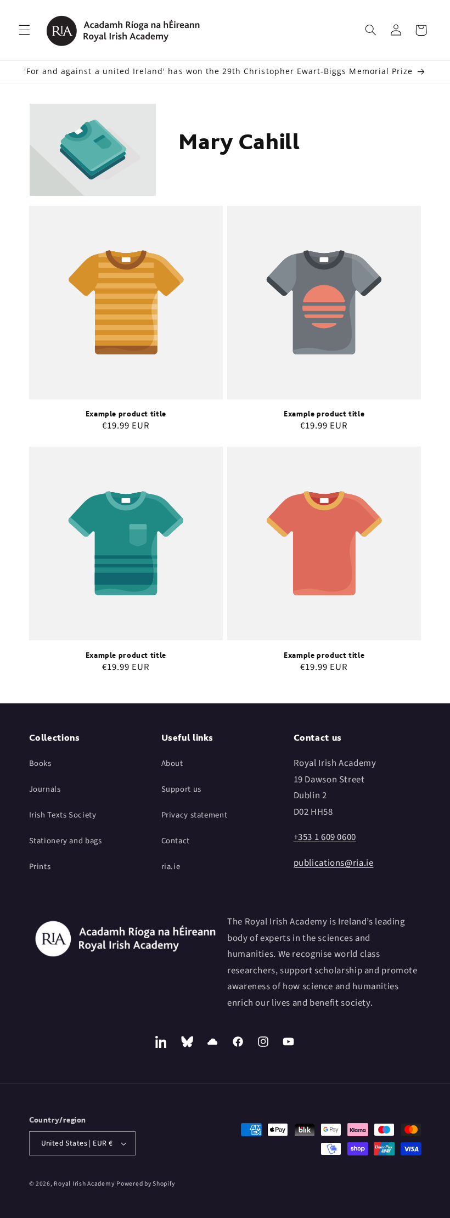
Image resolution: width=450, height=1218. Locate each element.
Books (40, 763)
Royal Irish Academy (84, 1183)
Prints (40, 866)
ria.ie (171, 866)
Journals (45, 789)
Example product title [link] (126, 413)
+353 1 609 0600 (325, 837)
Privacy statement (194, 815)
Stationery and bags (65, 841)
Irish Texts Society (63, 815)
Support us (181, 789)
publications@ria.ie (334, 863)
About (172, 763)
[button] (24, 30)
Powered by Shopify (145, 1183)
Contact (175, 841)
